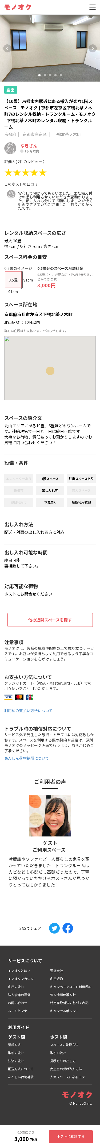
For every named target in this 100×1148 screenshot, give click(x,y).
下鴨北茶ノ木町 (67, 134)
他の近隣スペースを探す (50, 620)
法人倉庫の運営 (19, 994)
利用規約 (56, 978)
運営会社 (56, 970)
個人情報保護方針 (63, 994)
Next (93, 48)
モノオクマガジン (21, 978)
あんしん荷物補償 (21, 1076)
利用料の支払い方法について (28, 710)
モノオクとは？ (19, 970)
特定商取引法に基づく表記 (69, 1002)
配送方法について (21, 1068)
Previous (7, 48)
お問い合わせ (17, 1002)
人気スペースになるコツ (67, 1076)
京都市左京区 (35, 134)
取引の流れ (16, 1052)
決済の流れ (16, 1060)
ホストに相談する (71, 1136)
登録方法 (14, 1044)
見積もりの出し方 (63, 1060)
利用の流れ (16, 986)
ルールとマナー (19, 1010)
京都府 (10, 134)
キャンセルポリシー (64, 1010)
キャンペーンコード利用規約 (70, 986)
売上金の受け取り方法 (66, 1068)
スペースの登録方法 (64, 1044)
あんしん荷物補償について (26, 758)
